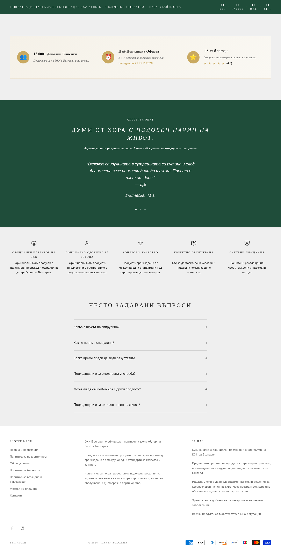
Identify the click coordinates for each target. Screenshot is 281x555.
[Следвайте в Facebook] (12, 528)
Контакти (16, 496)
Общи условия (20, 463)
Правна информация (24, 450)
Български (18, 542)
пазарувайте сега (165, 7)
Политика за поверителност (28, 457)
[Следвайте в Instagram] (23, 528)
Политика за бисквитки (25, 470)
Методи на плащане (23, 489)
